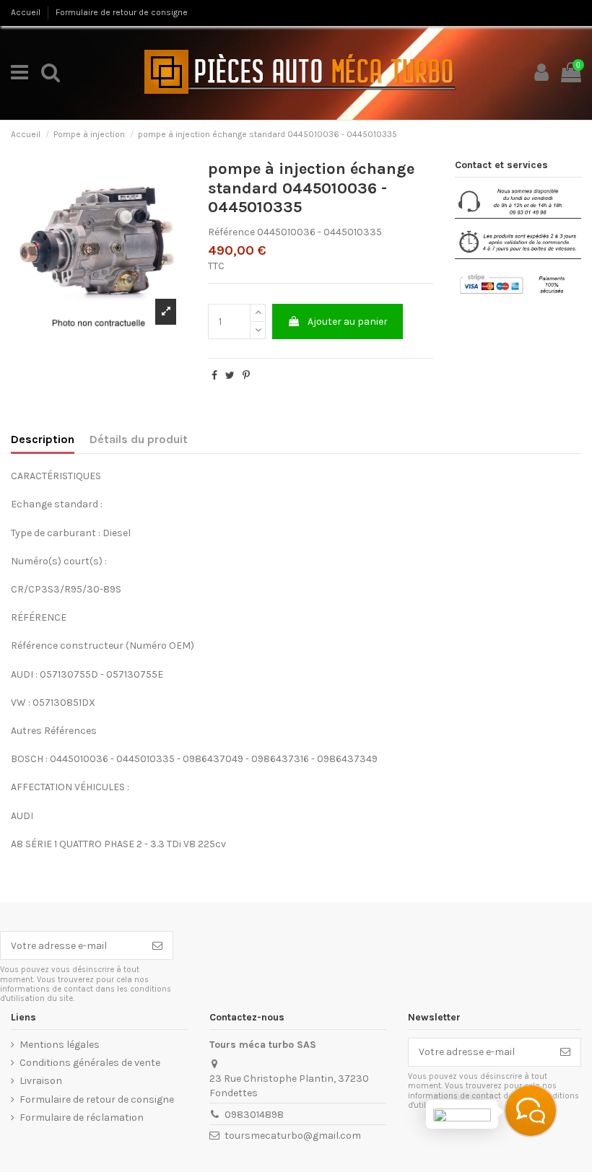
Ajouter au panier (348, 321)
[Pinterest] (246, 375)
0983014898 (254, 1114)
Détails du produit (139, 439)
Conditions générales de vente (89, 1063)
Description (42, 439)
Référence (231, 232)
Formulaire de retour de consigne (122, 12)
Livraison (40, 1081)
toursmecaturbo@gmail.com (293, 1135)
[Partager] (214, 375)
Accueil (27, 12)
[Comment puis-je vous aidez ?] (530, 1110)
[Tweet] (230, 375)
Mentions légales (59, 1044)
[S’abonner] (157, 945)
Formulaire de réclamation (81, 1117)
